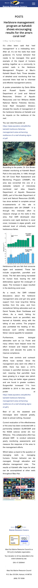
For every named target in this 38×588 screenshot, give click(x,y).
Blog (6, 41)
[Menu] (32, 3)
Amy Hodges (16, 41)
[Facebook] (4, 566)
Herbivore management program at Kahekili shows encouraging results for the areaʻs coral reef (19, 29)
